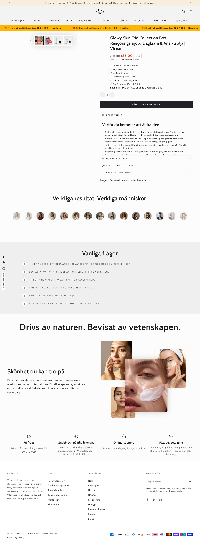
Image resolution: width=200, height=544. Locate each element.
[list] (100, 445)
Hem (90, 480)
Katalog (92, 514)
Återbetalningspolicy (59, 485)
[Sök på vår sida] (183, 11)
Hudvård (92, 490)
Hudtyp (92, 504)
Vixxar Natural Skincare (25, 533)
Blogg (91, 519)
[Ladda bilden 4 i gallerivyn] (68, 40)
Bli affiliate (53, 504)
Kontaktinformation (58, 495)
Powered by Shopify (15, 538)
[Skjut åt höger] (190, 3)
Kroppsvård (94, 499)
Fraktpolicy (53, 499)
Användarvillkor (56, 490)
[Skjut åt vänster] (9, 3)
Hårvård (92, 495)
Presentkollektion (97, 509)
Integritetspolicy (56, 480)
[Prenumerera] (191, 481)
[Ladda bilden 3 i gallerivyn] (58, 40)
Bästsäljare (93, 485)
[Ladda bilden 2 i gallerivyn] (49, 40)
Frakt (122, 59)
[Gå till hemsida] (100, 11)
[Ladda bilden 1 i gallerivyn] (39, 40)
